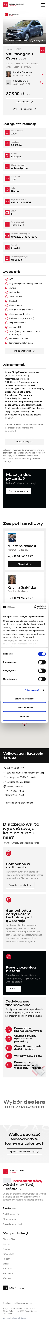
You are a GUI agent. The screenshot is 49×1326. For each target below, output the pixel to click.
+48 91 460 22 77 (15, 768)
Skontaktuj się (24, 564)
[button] (43, 5)
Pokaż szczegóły (32, 690)
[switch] (42, 662)
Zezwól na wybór (24, 708)
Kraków (6, 1249)
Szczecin (7, 1268)
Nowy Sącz (8, 1254)
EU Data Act (29, 1308)
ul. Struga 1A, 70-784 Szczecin (21, 777)
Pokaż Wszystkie (22, 351)
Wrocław (7, 1278)
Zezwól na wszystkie (24, 699)
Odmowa (24, 716)
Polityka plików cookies (12, 1308)
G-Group (22, 1318)
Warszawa (8, 1273)
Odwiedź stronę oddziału (18, 782)
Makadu (13, 1318)
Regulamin (7, 1303)
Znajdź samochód (11, 1214)
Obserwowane (9, 1219)
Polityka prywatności (23, 1303)
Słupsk (6, 1263)
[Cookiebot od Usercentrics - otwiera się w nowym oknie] (34, 607)
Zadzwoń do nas (17, 491)
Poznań (6, 1259)
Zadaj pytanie (22, 101)
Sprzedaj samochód (18, 885)
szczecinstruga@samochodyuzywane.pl (26, 772)
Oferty (12, 988)
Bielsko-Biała (9, 1239)
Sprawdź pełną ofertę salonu (19, 802)
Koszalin (7, 1244)
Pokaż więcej (22, 441)
